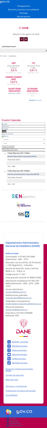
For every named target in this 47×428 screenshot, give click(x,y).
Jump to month (7, 134)
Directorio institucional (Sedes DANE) (19, 370)
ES (26, 39)
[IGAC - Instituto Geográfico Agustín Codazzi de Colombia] (23, 214)
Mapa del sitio (12, 379)
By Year (4, 124)
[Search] (5, 136)
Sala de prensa (23, 16)
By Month (5, 126)
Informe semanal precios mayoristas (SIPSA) (23, 174)
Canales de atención (15, 375)
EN (22, 39)
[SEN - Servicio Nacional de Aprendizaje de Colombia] (23, 196)
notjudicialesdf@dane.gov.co (19, 298)
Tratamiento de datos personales (21, 390)
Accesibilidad (11, 395)
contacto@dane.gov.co (16, 292)
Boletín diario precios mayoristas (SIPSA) (22, 156)
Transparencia (23, 6)
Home (4, 56)
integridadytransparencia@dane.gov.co (23, 303)
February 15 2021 (14, 93)
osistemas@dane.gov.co (16, 309)
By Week (5, 129)
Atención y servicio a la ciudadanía (23, 9)
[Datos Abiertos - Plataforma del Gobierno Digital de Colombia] (23, 205)
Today (4, 131)
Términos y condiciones (16, 386)
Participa (24, 13)
